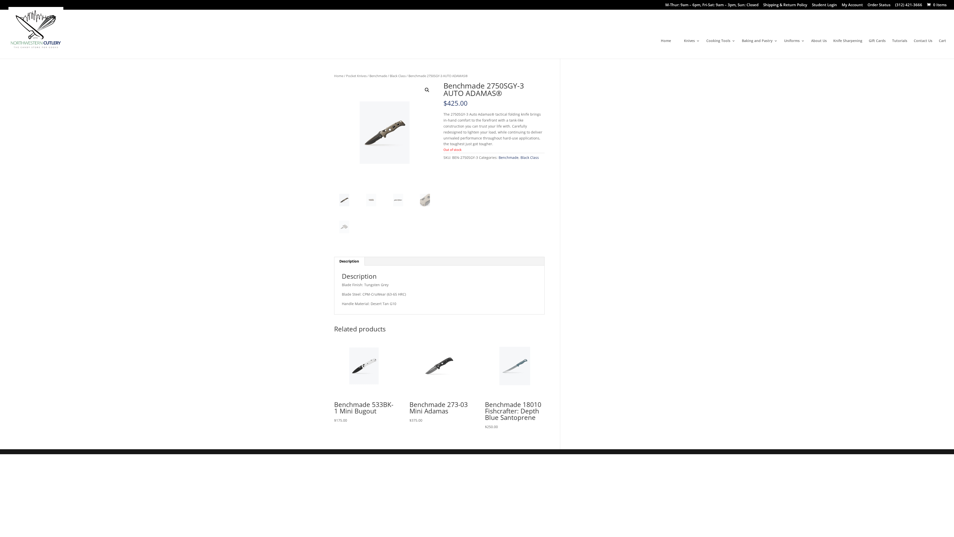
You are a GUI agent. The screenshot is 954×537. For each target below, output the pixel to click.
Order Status (879, 5)
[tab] (349, 261)
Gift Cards (877, 41)
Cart (942, 41)
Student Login (824, 5)
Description (349, 261)
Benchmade (378, 76)
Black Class (398, 76)
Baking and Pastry (757, 41)
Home (666, 41)
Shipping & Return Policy (785, 5)
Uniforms (792, 41)
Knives (689, 41)
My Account (852, 5)
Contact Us (923, 41)
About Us (819, 41)
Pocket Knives (356, 76)
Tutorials (899, 41)
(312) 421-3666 (908, 5)
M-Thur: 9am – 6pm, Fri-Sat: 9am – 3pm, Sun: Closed (711, 5)
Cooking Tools (718, 41)
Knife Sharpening (847, 41)
